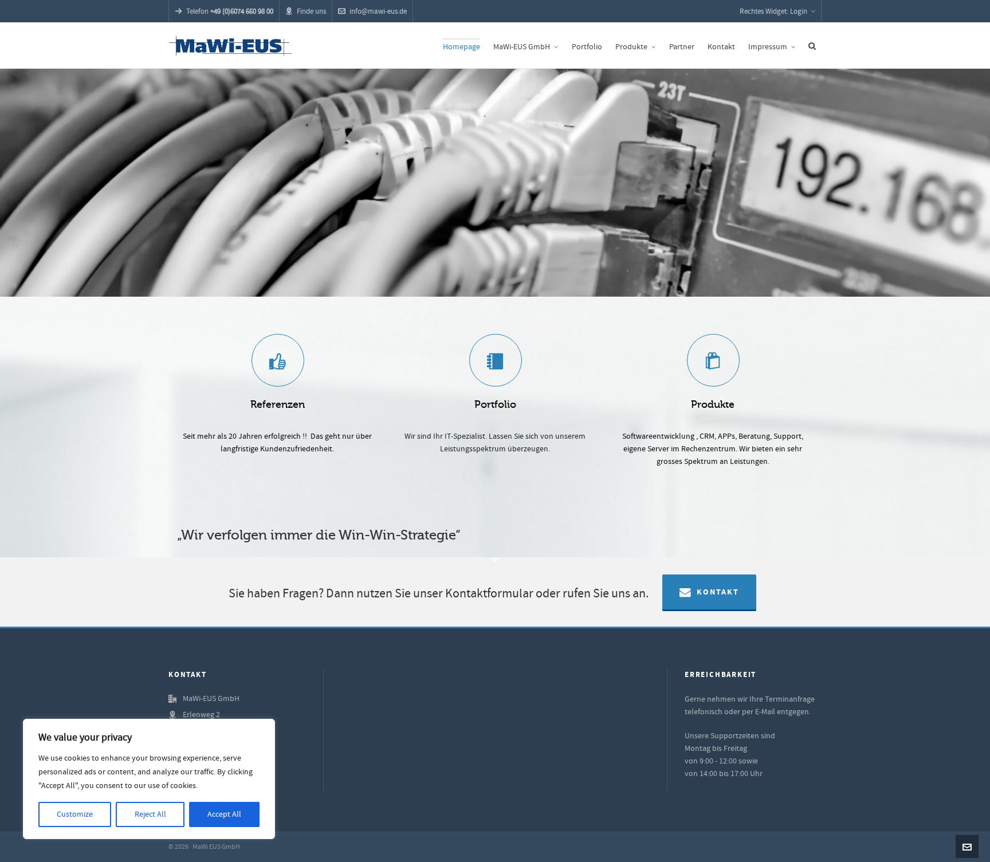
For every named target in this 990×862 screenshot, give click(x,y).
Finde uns (311, 11)
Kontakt (718, 592)
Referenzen (277, 404)
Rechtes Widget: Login (773, 11)
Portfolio (495, 404)
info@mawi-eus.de (378, 11)
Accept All (224, 814)
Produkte (712, 404)
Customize (75, 814)
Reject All (150, 814)
